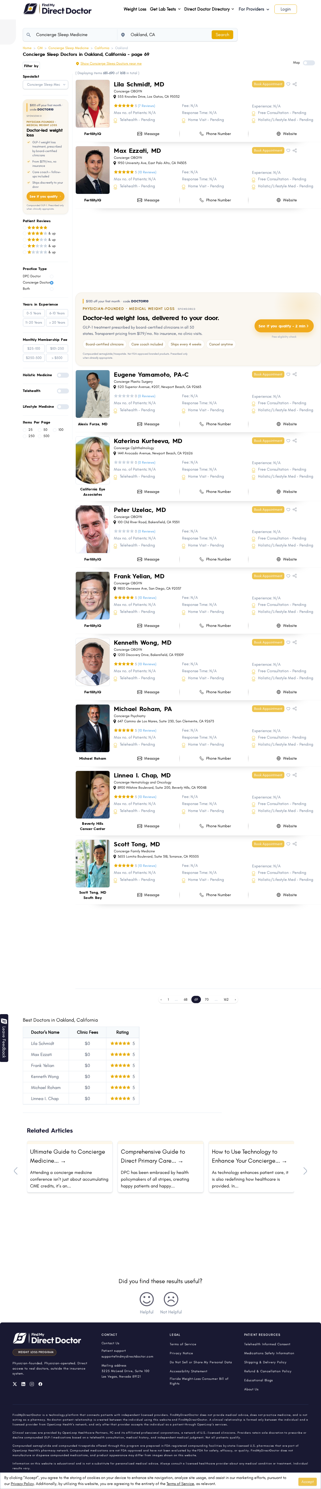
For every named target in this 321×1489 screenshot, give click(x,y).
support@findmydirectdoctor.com (127, 1356)
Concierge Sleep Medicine (68, 48)
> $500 (57, 358)
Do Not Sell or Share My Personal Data (201, 1362)
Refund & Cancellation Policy (268, 1371)
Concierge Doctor (36, 282)
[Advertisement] (198, 249)
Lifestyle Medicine (38, 406)
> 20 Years (57, 322)
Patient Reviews (37, 220)
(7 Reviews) (146, 106)
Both (26, 289)
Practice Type (35, 268)
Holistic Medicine (37, 374)
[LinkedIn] (23, 1384)
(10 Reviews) (147, 172)
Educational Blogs (258, 1380)
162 (226, 999)
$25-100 (33, 348)
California (102, 48)
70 (207, 999)
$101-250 (57, 348)
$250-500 (34, 358)
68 (185, 999)
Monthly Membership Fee (45, 339)
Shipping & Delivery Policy (265, 1362)
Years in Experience (40, 304)
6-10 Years (57, 313)
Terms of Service (180, 1483)
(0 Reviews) (146, 396)
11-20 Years (33, 322)
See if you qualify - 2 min (282, 325)
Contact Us (110, 1343)
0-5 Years (34, 313)
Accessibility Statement (188, 1371)
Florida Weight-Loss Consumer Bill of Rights (199, 1381)
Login (286, 9)
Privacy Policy (22, 1483)
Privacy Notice (181, 1353)
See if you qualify (44, 196)
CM (40, 48)
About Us (251, 1389)
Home (27, 48)
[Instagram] (32, 1384)
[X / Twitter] (15, 1384)
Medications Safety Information (269, 1353)
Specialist (31, 76)
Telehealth (32, 390)
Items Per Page (36, 422)
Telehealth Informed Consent (267, 1344)
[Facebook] (40, 1384)
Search (222, 34)
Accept (307, 1481)
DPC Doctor (32, 276)
